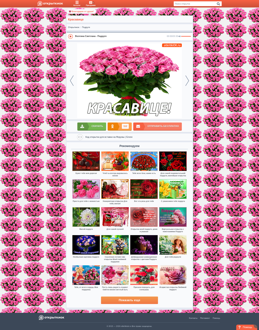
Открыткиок (73, 27)
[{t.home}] (52, 317)
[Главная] (50, 3)
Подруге (86, 27)
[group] (129, 36)
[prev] (71, 80)
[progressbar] (186, 36)
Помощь (216, 318)
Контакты (193, 318)
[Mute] (179, 36)
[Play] (70, 36)
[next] (187, 80)
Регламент (205, 318)
